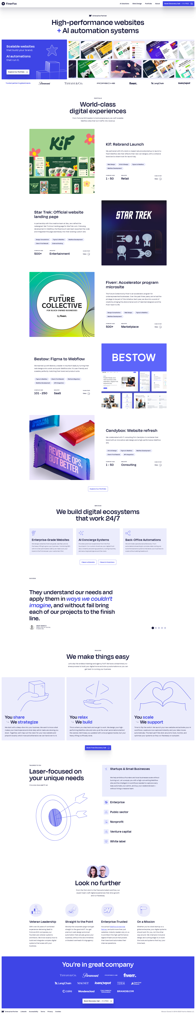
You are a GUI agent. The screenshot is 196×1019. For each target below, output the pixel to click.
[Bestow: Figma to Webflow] (134, 375)
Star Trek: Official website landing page (59, 214)
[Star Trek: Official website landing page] (134, 232)
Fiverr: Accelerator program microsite (132, 284)
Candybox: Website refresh (132, 430)
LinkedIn (24, 1012)
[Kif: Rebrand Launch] (62, 161)
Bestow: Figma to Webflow (59, 359)
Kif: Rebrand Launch (125, 144)
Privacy (50, 1012)
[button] (153, 628)
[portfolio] (131, 59)
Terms (43, 1012)
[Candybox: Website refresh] (62, 447)
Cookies (58, 1012)
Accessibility (33, 1012)
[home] (9, 3)
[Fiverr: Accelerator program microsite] (62, 304)
